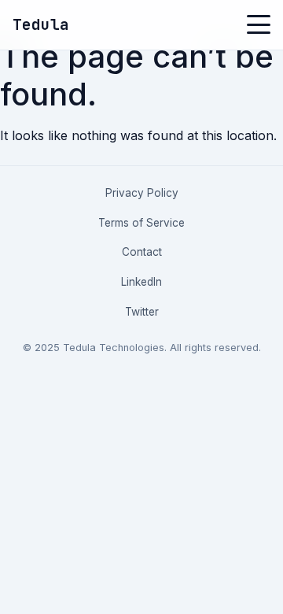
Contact (142, 252)
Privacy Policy (141, 193)
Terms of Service (141, 222)
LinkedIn (141, 282)
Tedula (41, 24)
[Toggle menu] (258, 24)
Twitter (142, 311)
